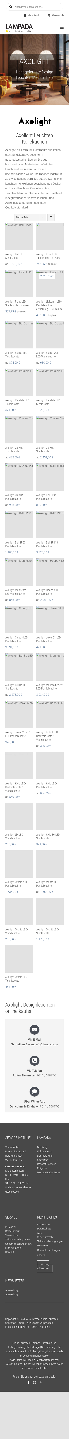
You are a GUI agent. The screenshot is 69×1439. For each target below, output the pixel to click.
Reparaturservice (46, 1164)
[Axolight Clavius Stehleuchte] (50, 429)
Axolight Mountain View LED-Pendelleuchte (49, 686)
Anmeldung (11, 1290)
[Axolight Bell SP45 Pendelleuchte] (50, 477)
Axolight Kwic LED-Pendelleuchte (46, 785)
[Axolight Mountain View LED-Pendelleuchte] (50, 667)
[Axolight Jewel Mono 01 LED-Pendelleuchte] (19, 714)
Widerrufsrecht (45, 1237)
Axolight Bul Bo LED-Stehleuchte (16, 686)
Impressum (43, 1224)
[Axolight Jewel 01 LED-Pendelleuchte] (50, 619)
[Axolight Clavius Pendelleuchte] (19, 477)
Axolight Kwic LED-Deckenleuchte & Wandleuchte (15, 787)
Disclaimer (42, 1245)
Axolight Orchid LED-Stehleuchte (47, 931)
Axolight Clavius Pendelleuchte (14, 496)
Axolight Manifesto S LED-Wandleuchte (16, 591)
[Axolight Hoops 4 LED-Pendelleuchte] (50, 572)
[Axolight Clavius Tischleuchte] (19, 429)
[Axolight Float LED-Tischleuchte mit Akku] (50, 236)
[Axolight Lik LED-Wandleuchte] (19, 816)
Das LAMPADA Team (48, 1172)
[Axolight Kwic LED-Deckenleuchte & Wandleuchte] (19, 765)
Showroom (43, 1159)
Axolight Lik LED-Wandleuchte (14, 836)
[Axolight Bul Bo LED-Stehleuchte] (19, 667)
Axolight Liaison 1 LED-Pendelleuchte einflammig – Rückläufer (49, 305)
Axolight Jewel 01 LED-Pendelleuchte (48, 639)
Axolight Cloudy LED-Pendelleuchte (16, 639)
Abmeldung (11, 1294)
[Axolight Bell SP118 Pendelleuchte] (50, 524)
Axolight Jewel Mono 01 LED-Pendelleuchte (18, 734)
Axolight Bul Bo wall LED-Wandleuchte (47, 354)
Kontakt (9, 1252)
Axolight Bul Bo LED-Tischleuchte (16, 354)
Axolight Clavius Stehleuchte (45, 449)
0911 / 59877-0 (46, 1075)
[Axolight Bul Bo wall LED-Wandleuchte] (50, 334)
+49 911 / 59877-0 (47, 1106)
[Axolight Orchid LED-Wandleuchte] (19, 911)
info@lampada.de (47, 1044)
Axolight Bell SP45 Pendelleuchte (46, 496)
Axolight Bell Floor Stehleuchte (15, 256)
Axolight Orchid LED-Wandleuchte (16, 931)
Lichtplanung (44, 1151)
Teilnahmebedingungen (50, 1241)
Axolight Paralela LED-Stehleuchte (48, 402)
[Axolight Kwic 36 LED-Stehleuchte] (50, 816)
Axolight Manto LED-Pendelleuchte (47, 883)
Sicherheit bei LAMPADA (18, 1243)
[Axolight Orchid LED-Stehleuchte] (50, 911)
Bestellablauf (12, 1231)
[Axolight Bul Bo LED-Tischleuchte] (19, 334)
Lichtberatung (45, 1155)
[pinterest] (40, 1382)
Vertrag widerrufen (43, 1266)
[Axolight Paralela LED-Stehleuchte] (50, 382)
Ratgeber (42, 1168)
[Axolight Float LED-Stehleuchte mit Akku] (19, 283)
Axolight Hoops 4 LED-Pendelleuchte (48, 591)
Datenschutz (44, 1228)
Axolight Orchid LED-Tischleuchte (16, 978)
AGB (39, 1232)
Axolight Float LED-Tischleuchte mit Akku (48, 256)
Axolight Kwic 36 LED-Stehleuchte (48, 836)
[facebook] (28, 1382)
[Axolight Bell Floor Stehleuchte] (19, 236)
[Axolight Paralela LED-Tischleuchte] (19, 382)
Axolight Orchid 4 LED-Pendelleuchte (17, 883)
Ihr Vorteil (10, 1227)
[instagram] (34, 1382)
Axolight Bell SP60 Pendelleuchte (15, 544)
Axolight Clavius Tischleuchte (14, 449)
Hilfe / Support (13, 1248)
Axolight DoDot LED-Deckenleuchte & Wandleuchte (47, 736)
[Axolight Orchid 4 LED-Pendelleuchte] (19, 864)
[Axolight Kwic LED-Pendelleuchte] (50, 765)
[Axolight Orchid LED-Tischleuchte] (19, 959)
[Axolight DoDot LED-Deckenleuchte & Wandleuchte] (50, 714)
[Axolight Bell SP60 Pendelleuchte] (19, 524)
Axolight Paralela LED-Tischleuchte (17, 402)
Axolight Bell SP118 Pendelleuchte (47, 544)
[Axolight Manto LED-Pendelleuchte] (50, 864)
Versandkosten (14, 1364)
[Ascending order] (51, 217)
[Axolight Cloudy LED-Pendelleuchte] (19, 619)
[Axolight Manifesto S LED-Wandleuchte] (19, 572)
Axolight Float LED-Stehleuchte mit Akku (17, 303)
